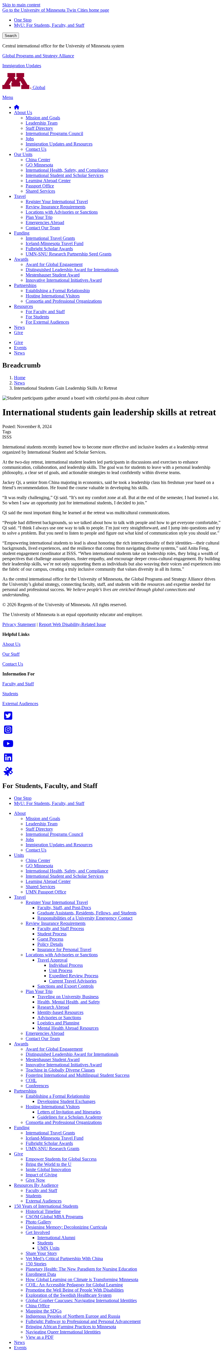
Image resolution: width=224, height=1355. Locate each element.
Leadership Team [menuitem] (41, 122)
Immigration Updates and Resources (59, 844)
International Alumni (56, 1237)
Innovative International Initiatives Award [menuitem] (64, 280)
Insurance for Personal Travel (64, 949)
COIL (31, 1080)
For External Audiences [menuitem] (47, 322)
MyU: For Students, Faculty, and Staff (49, 25)
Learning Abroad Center (48, 881)
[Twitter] (8, 717)
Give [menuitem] (18, 332)
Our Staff (11, 654)
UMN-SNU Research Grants (52, 1148)
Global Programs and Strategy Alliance (38, 55)
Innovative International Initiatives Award (64, 1064)
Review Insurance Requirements (55, 923)
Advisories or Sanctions (59, 1017)
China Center (38, 860)
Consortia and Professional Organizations (64, 1122)
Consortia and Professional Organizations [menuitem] (64, 301)
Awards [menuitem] (21, 259)
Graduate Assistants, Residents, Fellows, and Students (86, 912)
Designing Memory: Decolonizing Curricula (66, 1227)
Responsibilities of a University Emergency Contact (84, 918)
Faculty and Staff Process (60, 928)
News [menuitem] (19, 327)
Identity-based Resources (60, 1012)
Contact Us (12, 663)
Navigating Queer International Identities (63, 1331)
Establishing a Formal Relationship (58, 1096)
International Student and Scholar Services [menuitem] (65, 175)
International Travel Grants (50, 1132)
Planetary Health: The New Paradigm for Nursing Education (81, 1269)
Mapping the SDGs (44, 1310)
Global (38, 87)
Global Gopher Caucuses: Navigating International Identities (81, 1300)
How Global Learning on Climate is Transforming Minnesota (82, 1279)
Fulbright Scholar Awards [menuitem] (49, 248)
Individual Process (66, 965)
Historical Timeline (43, 1211)
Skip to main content (21, 4)
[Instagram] (8, 731)
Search (11, 35)
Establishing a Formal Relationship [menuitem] (58, 290)
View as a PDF (40, 1337)
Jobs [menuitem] (30, 138)
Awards (21, 1043)
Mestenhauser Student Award (53, 1059)
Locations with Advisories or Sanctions (62, 954)
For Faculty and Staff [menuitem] (45, 311)
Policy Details (50, 944)
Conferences (37, 1085)
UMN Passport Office (46, 891)
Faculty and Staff (18, 683)
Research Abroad (53, 1007)
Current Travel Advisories (73, 980)
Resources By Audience (36, 1185)
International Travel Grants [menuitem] (50, 238)
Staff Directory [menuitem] (39, 128)
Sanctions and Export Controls (65, 986)
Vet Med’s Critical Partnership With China (64, 1258)
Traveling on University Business (68, 996)
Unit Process (60, 970)
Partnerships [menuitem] (25, 285)
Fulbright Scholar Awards (49, 1143)
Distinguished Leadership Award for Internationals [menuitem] (72, 269)
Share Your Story (41, 1253)
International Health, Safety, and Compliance (67, 870)
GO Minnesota (39, 865)
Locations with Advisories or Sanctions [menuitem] (62, 212)
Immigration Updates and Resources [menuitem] (59, 143)
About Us (11, 644)
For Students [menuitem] (37, 316)
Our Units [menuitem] (23, 154)
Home (19, 377)
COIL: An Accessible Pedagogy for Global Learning (74, 1284)
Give (18, 1153)
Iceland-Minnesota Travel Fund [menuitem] (54, 243)
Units (19, 855)
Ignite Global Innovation (48, 1169)
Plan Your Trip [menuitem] (39, 217)
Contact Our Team (43, 1038)
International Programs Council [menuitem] (54, 133)
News (19, 382)
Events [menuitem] (20, 347)
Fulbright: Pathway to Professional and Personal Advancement (83, 1321)
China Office (38, 1305)
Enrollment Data (41, 1274)
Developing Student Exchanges (66, 1101)
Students (10, 693)
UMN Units (48, 1248)
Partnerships (25, 1090)
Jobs (30, 839)
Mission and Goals (43, 818)
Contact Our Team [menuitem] (43, 227)
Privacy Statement (19, 624)
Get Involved (38, 1232)
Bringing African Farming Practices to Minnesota (71, 1326)
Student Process (51, 933)
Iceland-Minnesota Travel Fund (54, 1138)
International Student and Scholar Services (65, 876)
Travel (20, 897)
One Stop (23, 19)
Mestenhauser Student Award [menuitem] (53, 274)
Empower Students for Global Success (61, 1159)
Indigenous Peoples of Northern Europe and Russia (73, 1316)
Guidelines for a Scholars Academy (69, 1117)
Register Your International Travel (57, 902)
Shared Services (40, 886)
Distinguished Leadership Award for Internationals (72, 1054)
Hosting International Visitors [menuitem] (53, 295)
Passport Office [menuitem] (40, 185)
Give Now (35, 1179)
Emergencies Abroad (45, 1033)
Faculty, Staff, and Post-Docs (64, 907)
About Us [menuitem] (23, 112)
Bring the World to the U (48, 1164)
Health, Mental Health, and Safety (68, 1001)
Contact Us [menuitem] (36, 149)
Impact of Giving (41, 1174)
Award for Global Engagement (54, 1049)
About (20, 813)
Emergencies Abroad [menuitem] (45, 222)
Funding (21, 1127)
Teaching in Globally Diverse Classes (60, 1069)
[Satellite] (8, 773)
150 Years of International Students (46, 1206)
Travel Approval (52, 959)
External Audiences (20, 703)
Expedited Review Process (73, 975)
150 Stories (36, 1263)
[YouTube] (8, 745)
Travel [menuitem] (20, 196)
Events (20, 1347)
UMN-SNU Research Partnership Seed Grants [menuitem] (68, 253)
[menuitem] (16, 107)
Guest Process (50, 939)
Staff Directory (39, 829)
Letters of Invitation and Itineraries (69, 1111)
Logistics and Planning (58, 1022)
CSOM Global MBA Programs (54, 1216)
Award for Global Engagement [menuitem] (54, 264)
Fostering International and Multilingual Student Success (78, 1075)
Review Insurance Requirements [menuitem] (55, 206)
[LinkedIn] (8, 759)
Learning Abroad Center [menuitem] (48, 180)
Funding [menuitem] (21, 232)
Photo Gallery (38, 1221)
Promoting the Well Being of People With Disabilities (75, 1289)
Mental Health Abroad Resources (68, 1028)
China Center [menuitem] (38, 159)
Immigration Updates (21, 65)
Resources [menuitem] (23, 306)
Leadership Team (41, 823)
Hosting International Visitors (53, 1106)
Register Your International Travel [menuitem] (57, 201)
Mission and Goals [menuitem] (43, 117)
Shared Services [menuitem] (40, 191)
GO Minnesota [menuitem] (39, 164)
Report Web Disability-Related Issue (72, 624)
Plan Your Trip (39, 991)
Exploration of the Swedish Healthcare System (68, 1295)
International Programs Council (54, 834)
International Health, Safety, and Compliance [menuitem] (67, 170)
